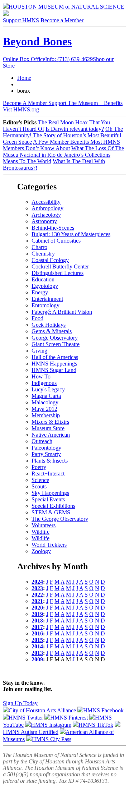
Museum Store (48, 428)
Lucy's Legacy (48, 389)
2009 (37, 659)
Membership (46, 415)
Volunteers (44, 525)
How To (41, 376)
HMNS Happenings (54, 363)
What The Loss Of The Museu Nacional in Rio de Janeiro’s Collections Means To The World (63, 154)
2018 (37, 620)
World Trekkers (49, 545)
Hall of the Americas (55, 357)
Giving (39, 351)
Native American (51, 435)
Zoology (41, 551)
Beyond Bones (37, 41)
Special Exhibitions (53, 506)
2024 (37, 582)
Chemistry (43, 254)
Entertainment (47, 299)
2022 (37, 595)
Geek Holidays (49, 325)
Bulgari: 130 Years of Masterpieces (71, 234)
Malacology (45, 402)
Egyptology (45, 286)
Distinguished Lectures (57, 273)
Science (40, 480)
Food (37, 318)
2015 (37, 640)
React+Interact (48, 473)
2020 (37, 608)
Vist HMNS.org (21, 109)
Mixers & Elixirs (50, 422)
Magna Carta (46, 396)
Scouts (39, 486)
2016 (37, 633)
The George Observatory (60, 519)
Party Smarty (46, 454)
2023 (37, 588)
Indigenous (44, 383)
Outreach (42, 441)
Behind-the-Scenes (53, 228)
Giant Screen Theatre (56, 344)
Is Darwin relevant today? (75, 129)
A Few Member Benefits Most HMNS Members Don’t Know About (61, 145)
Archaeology (46, 215)
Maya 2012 (44, 409)
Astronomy (44, 221)
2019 (37, 614)
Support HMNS (21, 20)
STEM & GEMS (51, 512)
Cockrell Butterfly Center (60, 266)
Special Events (48, 499)
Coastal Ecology (50, 260)
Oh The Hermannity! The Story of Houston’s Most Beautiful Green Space (63, 135)
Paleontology (46, 448)
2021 (37, 601)
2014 (37, 646)
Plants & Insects (50, 461)
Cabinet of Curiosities (56, 241)
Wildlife (40, 532)
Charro (39, 247)
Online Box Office (48, 59)
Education (43, 279)
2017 (37, 627)
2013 (37, 653)
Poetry (39, 467)
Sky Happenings (50, 493)
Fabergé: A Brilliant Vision (62, 312)
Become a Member (61, 20)
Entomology (45, 305)
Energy (40, 292)
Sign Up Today (20, 703)
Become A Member (63, 103)
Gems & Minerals (52, 331)
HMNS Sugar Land (54, 370)
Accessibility (46, 202)
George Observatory (55, 338)
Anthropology (47, 208)
